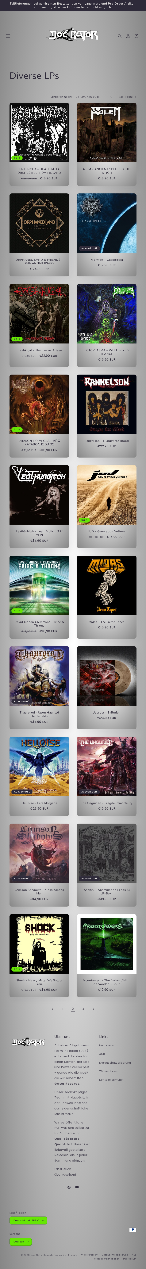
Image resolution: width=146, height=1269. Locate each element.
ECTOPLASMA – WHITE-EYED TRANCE (107, 352)
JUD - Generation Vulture (106, 531)
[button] (8, 36)
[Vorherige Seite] (52, 1009)
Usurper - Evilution (107, 712)
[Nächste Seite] (93, 1009)
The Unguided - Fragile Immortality (106, 803)
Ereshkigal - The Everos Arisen (39, 350)
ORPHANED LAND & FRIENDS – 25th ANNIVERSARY (39, 261)
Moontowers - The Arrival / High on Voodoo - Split (106, 982)
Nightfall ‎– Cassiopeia (106, 260)
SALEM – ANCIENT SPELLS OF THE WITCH (107, 171)
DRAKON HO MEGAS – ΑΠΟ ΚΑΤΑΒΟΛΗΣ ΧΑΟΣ (39, 443)
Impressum (107, 1045)
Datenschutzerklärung (115, 1063)
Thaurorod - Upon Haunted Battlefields (39, 714)
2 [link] (73, 1009)
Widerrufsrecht (110, 1071)
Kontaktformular (111, 1080)
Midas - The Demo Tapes (107, 622)
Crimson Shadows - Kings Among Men (39, 892)
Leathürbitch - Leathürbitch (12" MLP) (39, 533)
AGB (102, 1054)
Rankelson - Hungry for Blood (106, 441)
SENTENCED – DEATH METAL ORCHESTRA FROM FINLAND (39, 171)
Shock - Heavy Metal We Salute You (39, 982)
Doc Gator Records (42, 1254)
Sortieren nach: (61, 97)
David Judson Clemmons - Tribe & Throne (39, 624)
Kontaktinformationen (107, 1258)
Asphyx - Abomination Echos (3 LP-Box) (107, 892)
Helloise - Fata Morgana (39, 803)
